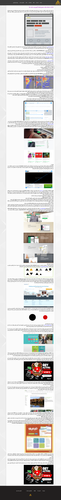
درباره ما (41, 2)
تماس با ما (37, 2)
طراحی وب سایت (50, 124)
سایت (48, 122)
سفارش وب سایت (22, 2)
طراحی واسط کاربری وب (44, 266)
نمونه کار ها (30, 2)
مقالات (34, 2)
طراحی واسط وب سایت (47, 325)
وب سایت (41, 190)
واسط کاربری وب (42, 208)
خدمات (26, 2)
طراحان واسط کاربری (50, 47)
